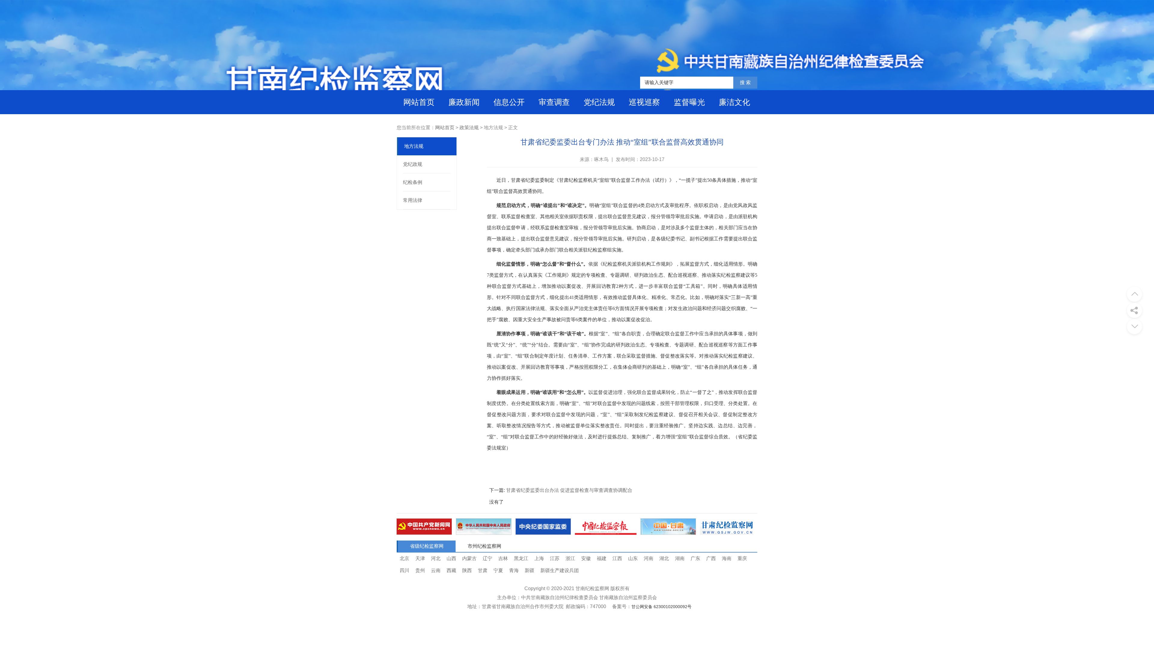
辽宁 (487, 558)
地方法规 (413, 146)
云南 (436, 570)
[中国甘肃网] (668, 533)
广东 (695, 558)
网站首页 (419, 102)
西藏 (451, 570)
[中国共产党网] (424, 533)
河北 (436, 558)
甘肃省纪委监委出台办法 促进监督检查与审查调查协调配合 (569, 490)
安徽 (586, 558)
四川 (404, 570)
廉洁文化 (734, 102)
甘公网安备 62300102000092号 (661, 606)
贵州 (420, 570)
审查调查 (554, 102)
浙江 (570, 558)
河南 (648, 558)
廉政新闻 (464, 102)
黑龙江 (521, 558)
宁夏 (498, 570)
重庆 (742, 558)
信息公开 (509, 102)
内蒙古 (469, 558)
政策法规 (469, 127)
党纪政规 (412, 164)
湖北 (664, 558)
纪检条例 (412, 182)
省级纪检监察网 (427, 546)
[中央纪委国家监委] (543, 533)
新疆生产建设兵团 (559, 570)
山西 (451, 558)
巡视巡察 (644, 102)
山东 (633, 558)
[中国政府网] (483, 533)
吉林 (503, 558)
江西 (617, 558)
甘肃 (482, 570)
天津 (420, 558)
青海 (514, 570)
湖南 (680, 558)
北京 (404, 558)
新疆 (529, 570)
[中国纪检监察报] (606, 533)
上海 (539, 558)
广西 (711, 558)
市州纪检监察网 (484, 546)
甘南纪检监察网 (592, 588)
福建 (601, 558)
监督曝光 (689, 102)
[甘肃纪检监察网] (726, 533)
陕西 (467, 570)
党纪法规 (599, 102)
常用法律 (412, 200)
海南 (726, 558)
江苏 (555, 558)
